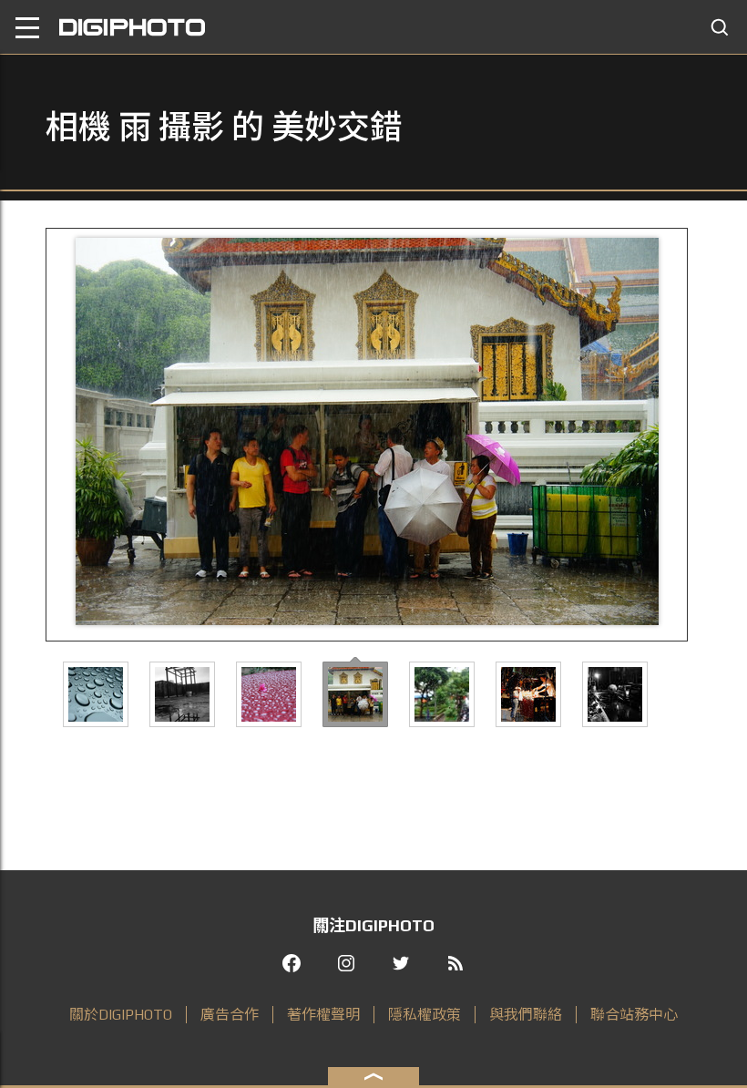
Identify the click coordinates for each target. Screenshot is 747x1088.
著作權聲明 (323, 1014)
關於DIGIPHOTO (120, 1014)
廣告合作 (229, 1014)
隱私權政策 (424, 1014)
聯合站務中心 (634, 1014)
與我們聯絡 (525, 1014)
